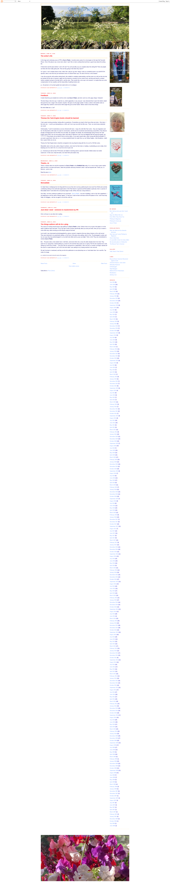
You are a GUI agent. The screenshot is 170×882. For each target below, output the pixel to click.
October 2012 (113, 657)
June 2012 (112, 666)
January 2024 (113, 351)
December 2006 (114, 818)
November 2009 (114, 738)
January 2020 (113, 462)
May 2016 (112, 563)
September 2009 (114, 742)
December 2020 (114, 436)
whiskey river (113, 274)
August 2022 (113, 390)
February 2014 (113, 620)
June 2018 (112, 505)
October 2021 (113, 413)
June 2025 (112, 312)
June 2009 (112, 749)
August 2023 (113, 362)
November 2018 (114, 494)
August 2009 (113, 745)
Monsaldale (45, 183)
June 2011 (112, 694)
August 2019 (113, 473)
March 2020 (113, 457)
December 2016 (114, 547)
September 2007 (114, 798)
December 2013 (114, 625)
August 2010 (113, 717)
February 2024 (113, 349)
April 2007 (112, 809)
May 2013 (112, 641)
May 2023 (112, 369)
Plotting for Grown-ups (115, 221)
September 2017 (114, 526)
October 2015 (113, 579)
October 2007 (113, 795)
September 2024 (114, 333)
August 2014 (113, 611)
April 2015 (112, 593)
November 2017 (114, 521)
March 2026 (113, 291)
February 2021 (113, 432)
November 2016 (114, 549)
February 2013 (113, 648)
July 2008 (112, 775)
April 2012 (112, 671)
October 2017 (113, 524)
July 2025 (112, 310)
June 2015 (112, 588)
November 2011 (114, 683)
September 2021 (114, 415)
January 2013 (113, 650)
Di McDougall (113, 266)
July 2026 (112, 282)
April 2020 (112, 455)
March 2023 (113, 374)
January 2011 (113, 706)
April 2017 (112, 538)
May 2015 (112, 590)
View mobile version (74, 266)
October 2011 (113, 685)
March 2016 (113, 567)
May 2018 (112, 508)
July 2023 (112, 365)
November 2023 (114, 356)
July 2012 (112, 664)
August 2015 (113, 584)
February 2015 (113, 597)
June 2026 (112, 284)
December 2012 (114, 653)
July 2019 (112, 475)
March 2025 (113, 319)
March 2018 (113, 512)
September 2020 (114, 443)
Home (74, 263)
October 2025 (113, 303)
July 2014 (112, 614)
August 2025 (113, 307)
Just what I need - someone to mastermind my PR (59, 210)
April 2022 (112, 399)
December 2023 (114, 353)
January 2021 (113, 434)
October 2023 (113, 358)
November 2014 (114, 604)
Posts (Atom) (51, 270)
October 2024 (113, 330)
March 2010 (113, 729)
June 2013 (112, 639)
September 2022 (114, 388)
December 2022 (114, 381)
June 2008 (112, 777)
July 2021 (112, 420)
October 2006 (113, 821)
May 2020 (112, 452)
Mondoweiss (113, 272)
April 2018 (112, 510)
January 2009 (113, 761)
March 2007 (113, 812)
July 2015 (112, 586)
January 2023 (113, 379)
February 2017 (113, 542)
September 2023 (114, 360)
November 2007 (114, 793)
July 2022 (112, 392)
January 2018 (113, 517)
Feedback (44, 95)
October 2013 (113, 630)
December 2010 (114, 708)
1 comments (65, 155)
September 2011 (114, 687)
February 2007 (113, 814)
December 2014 (114, 602)
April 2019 (112, 482)
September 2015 (114, 581)
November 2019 (114, 466)
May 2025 (112, 314)
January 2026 (113, 296)
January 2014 (113, 623)
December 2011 (114, 680)
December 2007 (114, 791)
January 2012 (113, 678)
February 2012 (113, 676)
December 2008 (114, 763)
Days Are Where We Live (116, 215)
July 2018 (112, 503)
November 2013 (114, 627)
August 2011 (113, 690)
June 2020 (112, 450)
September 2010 (114, 715)
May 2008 (112, 779)
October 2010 (113, 713)
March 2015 (113, 595)
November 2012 (114, 655)
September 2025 (114, 305)
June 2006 (112, 825)
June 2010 (112, 722)
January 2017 (113, 544)
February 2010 (113, 731)
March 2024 (113, 346)
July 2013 (112, 637)
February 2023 (113, 376)
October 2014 (113, 607)
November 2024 (114, 328)
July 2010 (112, 719)
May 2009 (112, 752)
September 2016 (114, 554)
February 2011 (113, 703)
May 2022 (112, 397)
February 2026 (113, 293)
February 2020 (113, 459)
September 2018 (114, 498)
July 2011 (112, 692)
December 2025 (114, 298)
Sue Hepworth (85, 9)
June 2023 (112, 367)
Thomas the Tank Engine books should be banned (60, 118)
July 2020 (112, 448)
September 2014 (114, 609)
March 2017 (113, 540)
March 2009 (113, 756)
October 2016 (113, 551)
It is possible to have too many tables (119, 240)
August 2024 (113, 335)
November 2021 (114, 411)
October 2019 (113, 468)
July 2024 (112, 337)
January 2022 (113, 406)
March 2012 (113, 673)
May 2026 (112, 287)
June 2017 (112, 533)
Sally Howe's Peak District (116, 251)
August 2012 (113, 662)
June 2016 (112, 561)
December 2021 (114, 409)
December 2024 (114, 326)
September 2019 (114, 471)
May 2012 (112, 669)
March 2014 (113, 618)
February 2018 (113, 514)
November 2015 (114, 577)
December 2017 (114, 519)
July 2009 (112, 747)
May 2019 (112, 480)
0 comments (65, 110)
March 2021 (113, 429)
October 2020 (113, 441)
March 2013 (113, 646)
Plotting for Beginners (115, 219)
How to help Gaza (114, 238)
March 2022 (113, 402)
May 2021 (112, 425)
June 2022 (112, 395)
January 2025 (113, 323)
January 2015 (113, 600)
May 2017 (112, 535)
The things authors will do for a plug (54, 224)
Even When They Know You (117, 217)
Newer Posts (44, 263)
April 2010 (112, 726)
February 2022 (113, 404)
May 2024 (112, 342)
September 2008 (114, 770)
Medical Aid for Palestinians (117, 270)
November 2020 (114, 438)
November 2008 (114, 766)
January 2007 (113, 816)
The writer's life (46, 56)
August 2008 (113, 772)
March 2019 (113, 485)
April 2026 (112, 289)
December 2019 (114, 464)
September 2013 (114, 632)
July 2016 (112, 558)
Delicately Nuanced (115, 264)
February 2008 (113, 786)
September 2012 (114, 660)
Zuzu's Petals (113, 223)
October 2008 (113, 768)
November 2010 (114, 710)
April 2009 (112, 754)
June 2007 (112, 805)
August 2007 (113, 800)
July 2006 (112, 823)
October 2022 (113, 386)
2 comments (66, 87)
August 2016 (113, 556)
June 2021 (112, 422)
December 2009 (114, 736)
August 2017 (113, 528)
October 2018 (113, 496)
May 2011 (112, 696)
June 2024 (112, 339)
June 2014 (112, 616)
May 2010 (112, 724)
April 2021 (112, 427)
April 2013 (112, 643)
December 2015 (114, 574)
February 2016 (113, 570)
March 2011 (113, 701)
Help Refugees (113, 268)
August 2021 (113, 418)
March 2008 (113, 784)
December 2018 (114, 491)
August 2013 (113, 634)
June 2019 (112, 478)
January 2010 (113, 733)
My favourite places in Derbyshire (118, 242)
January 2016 (113, 572)
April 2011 (112, 699)
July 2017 (112, 531)
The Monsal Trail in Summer (117, 244)
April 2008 (112, 782)
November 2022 (114, 383)
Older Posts (104, 263)
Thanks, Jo (45, 163)
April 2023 (112, 372)
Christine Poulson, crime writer (117, 262)
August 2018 (113, 501)
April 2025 (112, 316)
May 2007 (112, 807)
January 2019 (113, 489)
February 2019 (113, 487)
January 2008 (113, 789)
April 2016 (112, 565)
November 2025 (114, 300)
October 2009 (113, 740)
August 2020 (113, 445)
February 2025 (113, 321)
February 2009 (113, 759)
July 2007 (112, 802)
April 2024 (112, 344)
